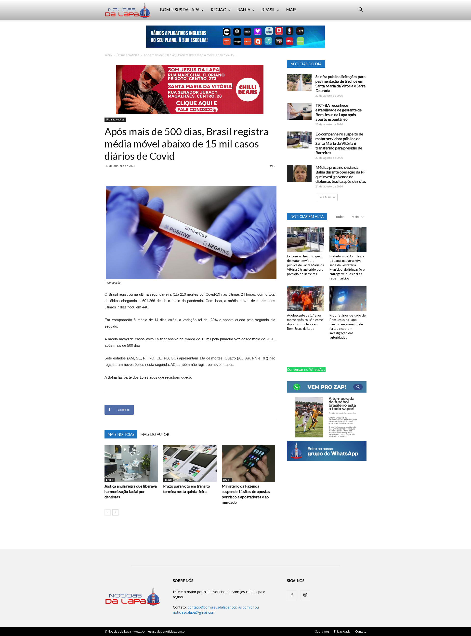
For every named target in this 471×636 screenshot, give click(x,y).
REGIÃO (218, 9)
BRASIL (268, 9)
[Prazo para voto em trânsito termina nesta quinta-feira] (190, 463)
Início (108, 55)
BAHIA (243, 9)
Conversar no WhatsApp (306, 369)
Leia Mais (325, 197)
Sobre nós (322, 631)
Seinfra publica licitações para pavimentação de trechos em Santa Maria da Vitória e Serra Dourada (340, 83)
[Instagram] (305, 595)
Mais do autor (154, 434)
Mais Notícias (120, 434)
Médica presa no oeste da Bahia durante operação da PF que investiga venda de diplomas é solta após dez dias (340, 174)
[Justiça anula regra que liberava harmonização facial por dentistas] (131, 463)
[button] (360, 10)
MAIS (291, 9)
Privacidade (342, 631)
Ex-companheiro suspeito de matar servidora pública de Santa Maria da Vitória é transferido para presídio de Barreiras (339, 143)
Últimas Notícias (128, 55)
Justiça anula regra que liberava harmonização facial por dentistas (131, 491)
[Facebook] (292, 595)
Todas (340, 217)
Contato (360, 631)
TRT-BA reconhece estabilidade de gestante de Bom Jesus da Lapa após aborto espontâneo (338, 112)
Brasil (109, 479)
